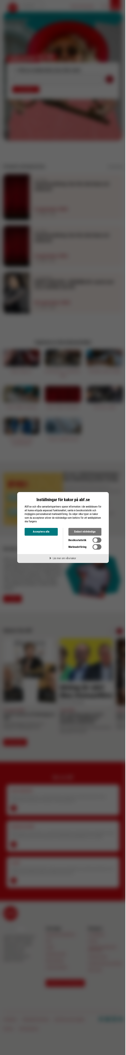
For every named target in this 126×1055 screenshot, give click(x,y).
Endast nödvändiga (84, 531)
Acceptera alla (41, 531)
